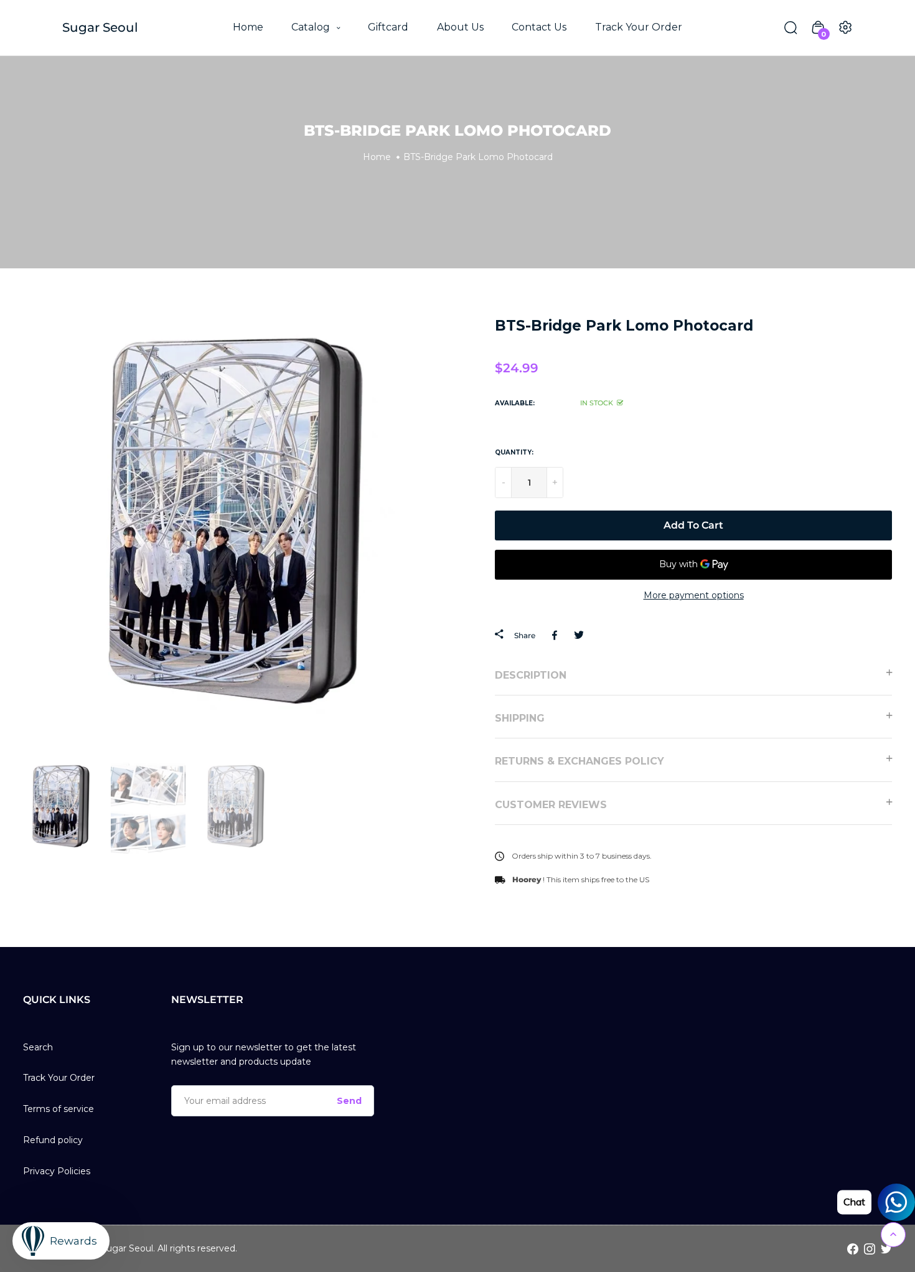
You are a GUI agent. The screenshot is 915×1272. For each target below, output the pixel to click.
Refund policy (53, 1140)
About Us (460, 27)
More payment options (694, 595)
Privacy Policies (56, 1171)
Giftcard (388, 27)
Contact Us (539, 27)
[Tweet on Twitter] (578, 635)
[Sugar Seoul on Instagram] (869, 1248)
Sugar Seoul (100, 27)
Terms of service (58, 1108)
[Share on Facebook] (556, 635)
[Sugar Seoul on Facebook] (852, 1248)
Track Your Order (638, 27)
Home (248, 27)
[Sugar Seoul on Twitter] (886, 1248)
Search (38, 1047)
